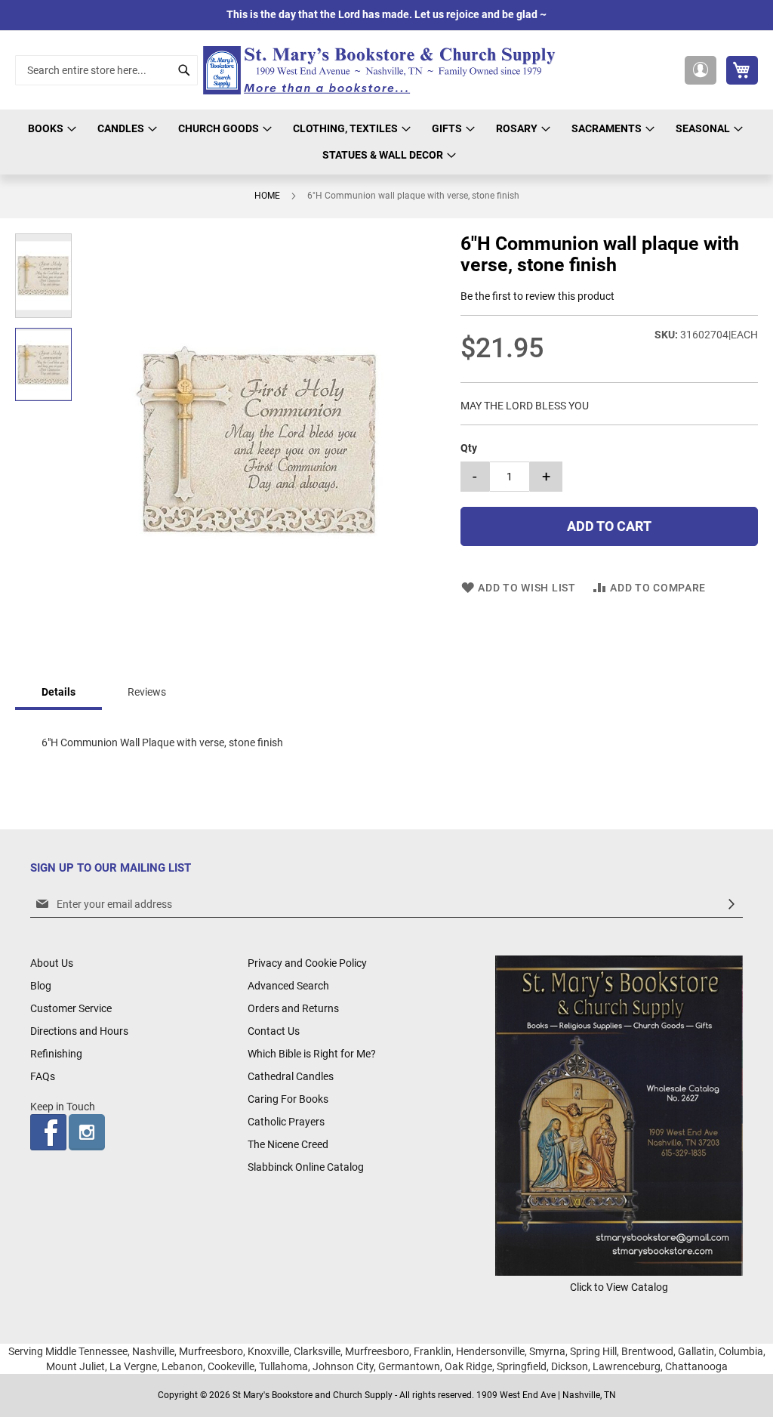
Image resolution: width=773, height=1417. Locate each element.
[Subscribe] (731, 904)
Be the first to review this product (537, 296)
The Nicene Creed (288, 1144)
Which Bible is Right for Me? (312, 1054)
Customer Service (71, 1008)
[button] (700, 70)
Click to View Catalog (619, 1287)
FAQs (42, 1076)
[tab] (58, 693)
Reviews (147, 692)
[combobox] (106, 70)
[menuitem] (50, 129)
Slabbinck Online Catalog (306, 1167)
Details (58, 692)
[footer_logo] (619, 1272)
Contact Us (274, 1031)
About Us (51, 963)
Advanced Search (288, 986)
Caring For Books (288, 1099)
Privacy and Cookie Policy (307, 963)
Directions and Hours (79, 1031)
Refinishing (56, 1054)
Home (267, 195)
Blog (40, 986)
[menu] (386, 142)
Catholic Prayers (286, 1122)
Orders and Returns (293, 1008)
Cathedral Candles (291, 1076)
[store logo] (383, 70)
